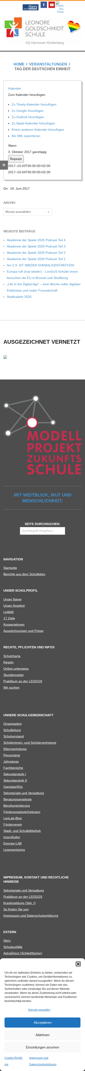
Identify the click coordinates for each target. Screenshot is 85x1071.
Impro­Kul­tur (11, 837)
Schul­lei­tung (12, 730)
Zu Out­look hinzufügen (28, 117)
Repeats (16, 159)
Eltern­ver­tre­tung (15, 749)
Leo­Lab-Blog (12, 818)
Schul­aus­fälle (12, 947)
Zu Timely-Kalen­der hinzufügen (34, 104)
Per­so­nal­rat (11, 755)
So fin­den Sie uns (16, 909)
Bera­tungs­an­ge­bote (17, 799)
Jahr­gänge (11, 761)
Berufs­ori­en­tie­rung (16, 805)
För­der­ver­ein (12, 824)
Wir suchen (11, 687)
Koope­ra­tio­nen (13, 624)
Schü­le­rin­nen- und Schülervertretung (29, 742)
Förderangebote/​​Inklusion (21, 812)
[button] (78, 964)
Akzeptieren (42, 1022)
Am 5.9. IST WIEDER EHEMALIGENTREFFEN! (40, 265)
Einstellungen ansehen (42, 1047)
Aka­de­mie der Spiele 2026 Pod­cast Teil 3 (36, 246)
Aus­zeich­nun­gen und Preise (23, 631)
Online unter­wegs (16, 668)
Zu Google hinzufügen (28, 110)
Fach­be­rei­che (13, 768)
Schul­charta (11, 656)
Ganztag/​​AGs (13, 786)
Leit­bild (8, 612)
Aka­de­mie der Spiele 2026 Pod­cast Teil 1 (36, 259)
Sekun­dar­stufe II (15, 780)
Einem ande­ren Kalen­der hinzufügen (38, 129)
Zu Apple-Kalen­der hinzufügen (34, 123)
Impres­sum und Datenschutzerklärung (30, 915)
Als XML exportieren (26, 136)
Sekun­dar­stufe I (14, 774)
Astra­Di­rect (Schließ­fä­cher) (22, 953)
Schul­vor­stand (13, 736)
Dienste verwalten (39, 1009)
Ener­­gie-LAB (12, 843)
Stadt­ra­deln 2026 (19, 297)
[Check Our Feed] (59, 2)
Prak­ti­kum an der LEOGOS (22, 681)
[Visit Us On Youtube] (52, 2)
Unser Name (12, 599)
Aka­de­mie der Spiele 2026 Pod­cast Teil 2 (36, 252)
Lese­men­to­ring (14, 849)
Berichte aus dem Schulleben (24, 574)
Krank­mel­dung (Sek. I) (19, 903)
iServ (7, 940)
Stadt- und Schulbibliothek (22, 831)
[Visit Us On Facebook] (44, 2)
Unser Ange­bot (14, 605)
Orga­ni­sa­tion (12, 723)
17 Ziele (9, 618)
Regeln (8, 662)
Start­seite (10, 568)
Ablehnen (42, 1035)
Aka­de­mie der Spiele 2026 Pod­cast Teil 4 (36, 240)
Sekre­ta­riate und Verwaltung (23, 793)
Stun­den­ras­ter (13, 675)
